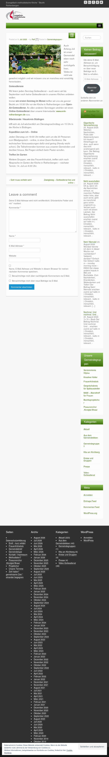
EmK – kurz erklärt (17, 543)
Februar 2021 (40, 701)
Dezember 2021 (41, 682)
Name (12, 235)
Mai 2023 (38, 645)
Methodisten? (15, 557)
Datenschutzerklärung (16, 540)
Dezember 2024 (41, 594)
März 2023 (38, 650)
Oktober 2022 (40, 665)
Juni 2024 (38, 611)
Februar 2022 (40, 676)
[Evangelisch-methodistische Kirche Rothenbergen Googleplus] (89, 2)
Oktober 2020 (40, 713)
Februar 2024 (40, 622)
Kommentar (15, 207)
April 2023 (38, 648)
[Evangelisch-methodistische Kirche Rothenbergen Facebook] (93, 2)
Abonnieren (92, 89)
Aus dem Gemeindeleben (91, 436)
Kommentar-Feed (91, 507)
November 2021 (41, 684)
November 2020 (41, 710)
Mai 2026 (38, 546)
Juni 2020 (38, 724)
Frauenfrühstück (91, 381)
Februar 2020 (40, 735)
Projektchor (14, 565)
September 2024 (41, 602)
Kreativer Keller (90, 377)
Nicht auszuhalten (92, 181)
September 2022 (41, 667)
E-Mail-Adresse (16, 245)
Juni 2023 (38, 642)
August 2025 (39, 571)
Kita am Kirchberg (92, 452)
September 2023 (41, 636)
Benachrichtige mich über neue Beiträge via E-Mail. (35, 280)
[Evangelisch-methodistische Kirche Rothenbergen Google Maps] (85, 2)
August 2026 (39, 537)
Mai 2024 (38, 614)
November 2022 (41, 662)
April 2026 (38, 548)
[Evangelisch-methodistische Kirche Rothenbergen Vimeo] (97, 2)
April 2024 (38, 616)
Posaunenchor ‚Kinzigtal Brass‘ (91, 408)
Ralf (33, 39)
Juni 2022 (38, 670)
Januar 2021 (39, 704)
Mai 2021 (38, 693)
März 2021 (38, 699)
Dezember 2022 (41, 659)
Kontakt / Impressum (18, 554)
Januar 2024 (39, 625)
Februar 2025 (40, 588)
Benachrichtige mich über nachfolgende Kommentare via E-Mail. (41, 275)
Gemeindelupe (15, 551)
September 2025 (41, 568)
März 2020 (38, 733)
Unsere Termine (16, 568)
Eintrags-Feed (90, 501)
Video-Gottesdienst (89, 473)
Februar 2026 (40, 554)
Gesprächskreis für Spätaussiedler (92, 387)
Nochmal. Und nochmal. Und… (91, 313)
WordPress (89, 540)
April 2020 (38, 730)
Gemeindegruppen (54, 39)
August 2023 (39, 639)
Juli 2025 (38, 574)
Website (12, 255)
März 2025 (38, 585)
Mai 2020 (38, 727)
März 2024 (38, 619)
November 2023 (41, 631)
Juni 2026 (38, 543)
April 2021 (38, 696)
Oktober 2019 (40, 741)
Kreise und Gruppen (88, 459)
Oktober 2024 (40, 599)
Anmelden (88, 495)
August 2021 (39, 687)
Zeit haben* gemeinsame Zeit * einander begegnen (15, 574)
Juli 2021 (38, 690)
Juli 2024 (38, 608)
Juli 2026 (38, 540)
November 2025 (41, 563)
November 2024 (41, 597)
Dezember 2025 (41, 560)
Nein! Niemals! (90, 241)
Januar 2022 (39, 679)
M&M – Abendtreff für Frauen (92, 394)
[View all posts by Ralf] (37, 39)
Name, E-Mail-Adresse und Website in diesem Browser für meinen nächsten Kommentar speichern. (38, 270)
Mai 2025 (38, 580)
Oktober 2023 (40, 633)
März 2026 (38, 551)
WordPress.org (90, 513)
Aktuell (87, 429)
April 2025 (38, 582)
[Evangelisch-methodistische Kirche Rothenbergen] (15, 14)
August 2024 (39, 605)
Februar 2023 (40, 653)
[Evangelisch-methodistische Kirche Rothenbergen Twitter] (101, 2)
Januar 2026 (39, 557)
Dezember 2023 (41, 628)
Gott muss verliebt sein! (21, 179)
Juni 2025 (38, 577)
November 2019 (41, 738)
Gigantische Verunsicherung (91, 124)
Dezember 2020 (41, 707)
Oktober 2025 (40, 565)
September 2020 (41, 716)
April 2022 (38, 673)
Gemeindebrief (15, 548)
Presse (87, 466)
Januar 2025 (39, 591)
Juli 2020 (38, 721)
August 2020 (39, 718)
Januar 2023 (39, 656)
